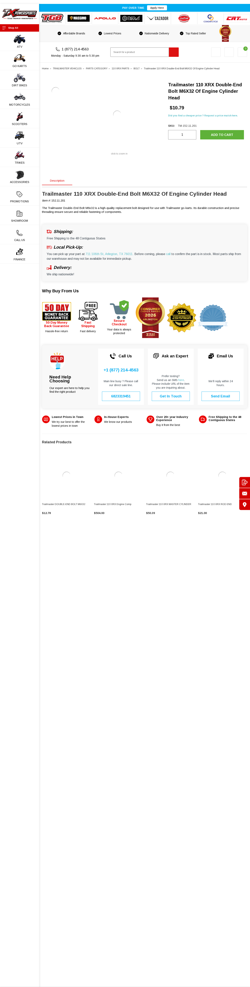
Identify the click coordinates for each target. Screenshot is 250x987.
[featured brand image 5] (158, 18)
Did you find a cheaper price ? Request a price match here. (203, 115)
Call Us (19, 240)
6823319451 (121, 396)
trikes (20, 162)
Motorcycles (19, 104)
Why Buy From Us (60, 290)
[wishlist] (229, 52)
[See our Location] (244, 504)
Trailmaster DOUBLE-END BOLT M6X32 (63, 504)
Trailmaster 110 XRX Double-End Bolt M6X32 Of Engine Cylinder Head (182, 68)
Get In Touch (171, 396)
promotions (19, 201)
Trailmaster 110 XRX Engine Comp (112, 504)
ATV (19, 46)
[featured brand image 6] (184, 18)
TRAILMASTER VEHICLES (67, 68)
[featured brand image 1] (78, 18)
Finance (19, 259)
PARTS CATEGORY (96, 68)
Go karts (19, 66)
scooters (19, 124)
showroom (19, 220)
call (168, 254)
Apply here (157, 7)
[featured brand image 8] (237, 18)
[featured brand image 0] (52, 18)
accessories (19, 182)
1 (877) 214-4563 (75, 49)
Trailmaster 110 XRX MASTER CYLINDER (168, 504)
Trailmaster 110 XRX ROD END (215, 504)
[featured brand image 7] (210, 18)
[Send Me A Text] (244, 482)
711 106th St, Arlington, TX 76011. (110, 254)
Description (57, 180)
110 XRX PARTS (120, 68)
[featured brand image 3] (105, 18)
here (181, 380)
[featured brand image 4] (131, 18)
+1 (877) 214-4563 (121, 370)
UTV (19, 143)
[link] (66, 475)
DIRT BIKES (19, 85)
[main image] (117, 114)
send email (220, 396)
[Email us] (244, 493)
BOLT (137, 68)
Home (45, 68)
